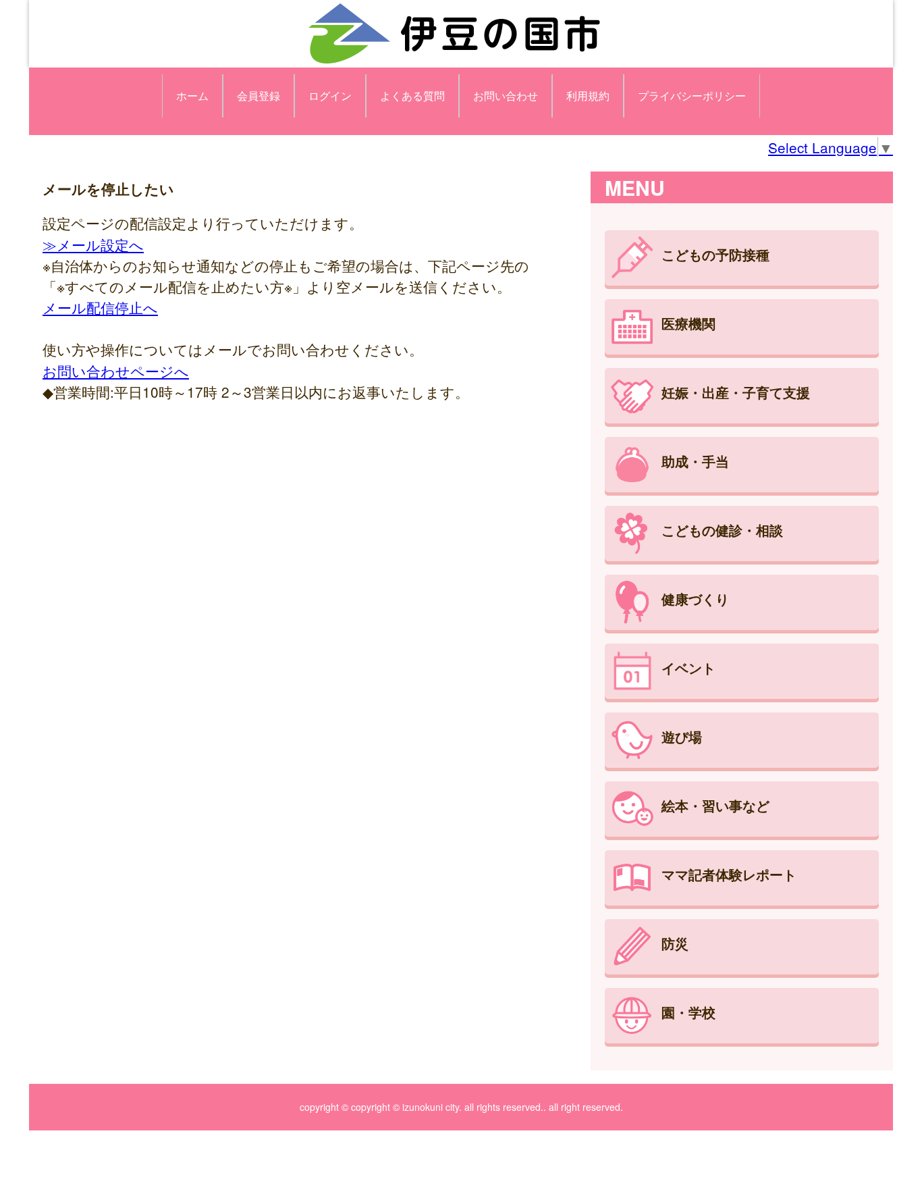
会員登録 (258, 95)
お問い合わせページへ (116, 371)
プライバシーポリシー (692, 95)
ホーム (192, 95)
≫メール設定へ (93, 244)
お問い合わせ (505, 95)
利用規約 (587, 95)
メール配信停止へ (100, 307)
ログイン (330, 95)
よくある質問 (412, 95)
